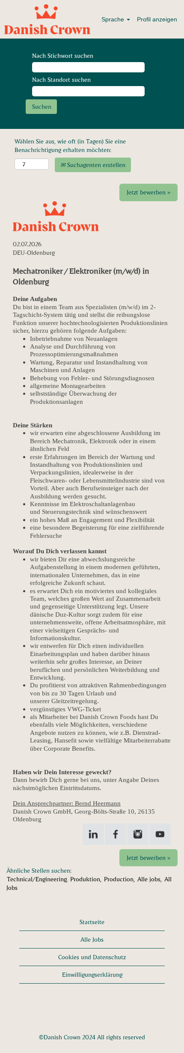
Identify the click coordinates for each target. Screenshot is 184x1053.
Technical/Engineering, (37, 879)
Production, (119, 879)
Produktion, (85, 879)
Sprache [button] (113, 19)
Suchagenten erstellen (95, 164)
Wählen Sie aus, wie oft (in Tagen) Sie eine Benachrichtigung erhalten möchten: (70, 145)
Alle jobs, (149, 879)
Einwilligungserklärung (92, 974)
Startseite (92, 921)
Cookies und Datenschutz (92, 957)
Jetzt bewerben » (148, 192)
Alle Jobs (92, 939)
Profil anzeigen (157, 19)
